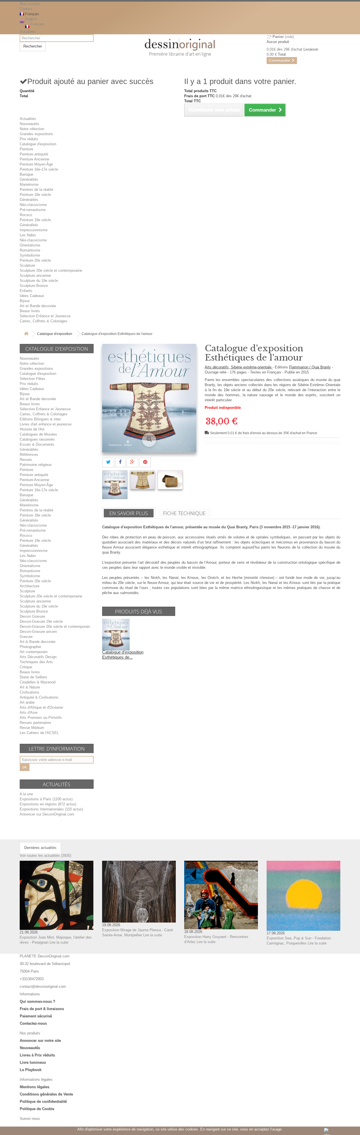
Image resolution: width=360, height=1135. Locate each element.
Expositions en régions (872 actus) (48, 804)
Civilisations (29, 692)
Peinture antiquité (34, 154)
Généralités (29, 179)
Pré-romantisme (33, 210)
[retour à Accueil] (26, 333)
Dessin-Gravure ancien (38, 631)
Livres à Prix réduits (37, 1055)
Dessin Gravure (32, 616)
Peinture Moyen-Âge (36, 164)
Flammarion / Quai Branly (310, 367)
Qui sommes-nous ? (37, 1001)
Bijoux (25, 301)
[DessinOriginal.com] (180, 44)
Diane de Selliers (33, 677)
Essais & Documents (37, 444)
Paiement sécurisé (36, 1016)
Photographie (30, 647)
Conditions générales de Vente (46, 1094)
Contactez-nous (33, 1023)
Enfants (26, 291)
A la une (26, 794)
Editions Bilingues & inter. (41, 419)
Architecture (29, 586)
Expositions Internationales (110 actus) (51, 809)
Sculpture (27, 265)
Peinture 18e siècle (35, 194)
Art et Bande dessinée (38, 306)
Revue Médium (32, 728)
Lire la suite (59, 942)
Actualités (28, 32)
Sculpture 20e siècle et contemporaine (51, 270)
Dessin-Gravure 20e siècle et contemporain (55, 626)
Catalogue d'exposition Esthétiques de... (122, 655)
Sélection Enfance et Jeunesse (45, 316)
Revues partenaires (35, 723)
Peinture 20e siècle (35, 260)
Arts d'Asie (28, 712)
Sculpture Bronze (34, 286)
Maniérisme (29, 184)
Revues (26, 459)
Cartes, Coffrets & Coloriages (44, 321)
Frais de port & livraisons (42, 1009)
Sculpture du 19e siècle (39, 280)
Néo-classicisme (33, 205)
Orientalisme (30, 245)
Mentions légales (34, 1087)
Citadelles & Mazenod (37, 682)
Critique (26, 667)
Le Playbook (30, 1070)
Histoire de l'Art (32, 429)
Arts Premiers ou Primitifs (41, 717)
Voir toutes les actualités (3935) (45, 855)
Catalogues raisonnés (37, 439)
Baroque (26, 174)
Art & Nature (30, 687)
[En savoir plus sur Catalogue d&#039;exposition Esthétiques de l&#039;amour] (116, 634)
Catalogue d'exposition (38, 144)
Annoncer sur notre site (40, 1040)
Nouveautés (29, 124)
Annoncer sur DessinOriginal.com (47, 814)
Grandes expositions (36, 134)
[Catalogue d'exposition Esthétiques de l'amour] (114, 484)
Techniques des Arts (36, 662)
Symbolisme (30, 255)
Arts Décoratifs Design (38, 657)
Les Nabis (28, 235)
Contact (26, 9)
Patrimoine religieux (36, 465)
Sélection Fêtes (32, 379)
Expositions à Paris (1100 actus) (46, 799)
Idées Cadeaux (32, 296)
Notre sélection (32, 129)
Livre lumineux (33, 1062)
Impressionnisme (34, 230)
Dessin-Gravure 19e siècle (41, 621)
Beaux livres (30, 311)
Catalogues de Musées (38, 434)
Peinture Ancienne (34, 159)
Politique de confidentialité (43, 1101)
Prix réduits (29, 139)
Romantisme (30, 250)
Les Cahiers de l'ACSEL (39, 733)
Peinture (26, 149)
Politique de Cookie (37, 1109)
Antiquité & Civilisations (39, 697)
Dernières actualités (40, 848)
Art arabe (27, 702)
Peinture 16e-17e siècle (39, 169)
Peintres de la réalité (36, 189)
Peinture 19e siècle (35, 220)
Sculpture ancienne (35, 275)
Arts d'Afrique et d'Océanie (41, 707)
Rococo (26, 215)
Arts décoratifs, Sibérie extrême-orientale (239, 367)
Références (29, 454)
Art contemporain (34, 652)
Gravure (26, 637)
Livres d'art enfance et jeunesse (45, 424)
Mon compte (30, 4)
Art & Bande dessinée (37, 642)
